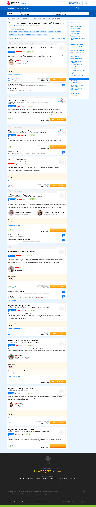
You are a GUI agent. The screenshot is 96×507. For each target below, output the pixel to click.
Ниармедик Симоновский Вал (16, 84)
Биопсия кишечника (75, 28)
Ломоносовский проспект (30, 34)
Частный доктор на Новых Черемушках (23, 341)
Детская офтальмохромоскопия (77, 35)
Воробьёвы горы (27, 31)
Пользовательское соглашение (43, 501)
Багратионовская (13, 31)
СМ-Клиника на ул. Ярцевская (19, 195)
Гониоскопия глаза (74, 33)
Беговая (20, 31)
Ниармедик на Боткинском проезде (21, 251)
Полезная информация (27, 501)
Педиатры (30, 478)
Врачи (26, 8)
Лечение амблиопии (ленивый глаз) (77, 53)
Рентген (72, 485)
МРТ (58, 485)
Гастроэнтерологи (63, 478)
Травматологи (53, 478)
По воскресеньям (61, 38)
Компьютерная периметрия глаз (77, 42)
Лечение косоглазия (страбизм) (77, 59)
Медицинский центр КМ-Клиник (20, 306)
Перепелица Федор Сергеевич (24, 62)
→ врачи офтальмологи (15, 25)
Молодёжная (36, 31)
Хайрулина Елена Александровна (25, 405)
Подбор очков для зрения (76, 73)
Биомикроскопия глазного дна (77, 26)
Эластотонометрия (74, 95)
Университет (58, 31)
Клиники (19, 8)
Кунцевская (20, 34)
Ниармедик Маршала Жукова (16, 291)
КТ (67, 485)
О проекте (9, 501)
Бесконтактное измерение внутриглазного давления (76, 24)
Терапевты (37, 478)
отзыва (12, 256)
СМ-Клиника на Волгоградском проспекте (19, 239)
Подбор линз (73, 72)
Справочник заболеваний (48, 485)
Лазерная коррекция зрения (76, 44)
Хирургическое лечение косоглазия (75, 91)
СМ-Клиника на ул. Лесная (15, 234)
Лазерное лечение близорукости (77, 50)
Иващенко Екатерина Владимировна (21, 269)
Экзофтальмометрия (75, 93)
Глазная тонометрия (75, 31)
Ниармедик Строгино (13, 88)
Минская (40, 34)
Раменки (45, 34)
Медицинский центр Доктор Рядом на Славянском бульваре (30, 47)
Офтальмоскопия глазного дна (77, 70)
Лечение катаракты (74, 56)
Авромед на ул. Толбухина (18, 100)
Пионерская (50, 31)
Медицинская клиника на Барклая (21, 430)
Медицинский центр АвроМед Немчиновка (24, 131)
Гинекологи (22, 478)
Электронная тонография (76, 97)
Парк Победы (43, 31)
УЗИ (63, 485)
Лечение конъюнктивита (76, 58)
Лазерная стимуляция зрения (77, 46)
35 (64, 152)
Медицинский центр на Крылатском (21, 389)
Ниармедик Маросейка (14, 296)
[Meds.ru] (48, 460)
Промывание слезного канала (77, 75)
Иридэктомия (73, 41)
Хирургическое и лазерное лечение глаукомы (76, 86)
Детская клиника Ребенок (18, 159)
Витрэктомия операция (75, 29)
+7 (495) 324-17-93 (74, 3)
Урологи (45, 478)
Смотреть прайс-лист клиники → (15, 74)
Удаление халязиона (75, 83)
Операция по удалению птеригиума (76, 68)
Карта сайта (17, 501)
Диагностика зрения (75, 36)
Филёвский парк (12, 34)
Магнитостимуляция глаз (76, 64)
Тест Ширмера (73, 82)
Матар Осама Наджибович (23, 357)
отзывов (12, 51)
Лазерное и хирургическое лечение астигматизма (76, 48)
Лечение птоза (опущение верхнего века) (76, 62)
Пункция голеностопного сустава (78, 77)
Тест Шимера (73, 80)
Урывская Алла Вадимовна (23, 212)
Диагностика (11, 8)
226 (64, 240)
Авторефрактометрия (75, 22)
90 (64, 235)
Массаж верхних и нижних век (77, 66)
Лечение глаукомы (74, 54)
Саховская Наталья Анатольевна (54, 212)
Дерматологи (73, 478)
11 (64, 296)
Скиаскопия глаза (74, 78)
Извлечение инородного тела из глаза (77, 39)
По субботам (52, 38)
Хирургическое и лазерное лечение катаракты (76, 89)
